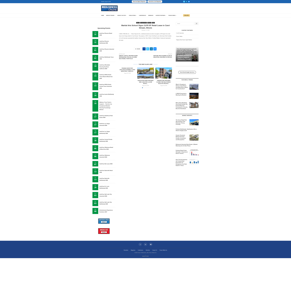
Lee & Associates (180, 33)
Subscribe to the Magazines (155, 1)
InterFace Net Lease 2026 (105, 163)
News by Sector (121, 15)
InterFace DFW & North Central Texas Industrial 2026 (105, 86)
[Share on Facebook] (144, 48)
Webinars (150, 15)
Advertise (148, 250)
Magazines (133, 250)
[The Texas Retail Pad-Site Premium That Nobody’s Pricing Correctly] (194, 122)
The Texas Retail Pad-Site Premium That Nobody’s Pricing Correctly (181, 122)
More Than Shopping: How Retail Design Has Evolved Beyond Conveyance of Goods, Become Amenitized (182, 105)
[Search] (196, 23)
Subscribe (186, 15)
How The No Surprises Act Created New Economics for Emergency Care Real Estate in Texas (181, 162)
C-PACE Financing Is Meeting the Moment (181, 94)
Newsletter (126, 250)
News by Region (110, 15)
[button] (121, 77)
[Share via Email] (154, 48)
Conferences (142, 15)
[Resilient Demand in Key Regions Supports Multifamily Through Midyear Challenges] (187, 54)
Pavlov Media (179, 36)
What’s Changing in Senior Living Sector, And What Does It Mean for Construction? (182, 86)
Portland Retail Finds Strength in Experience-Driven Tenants (182, 152)
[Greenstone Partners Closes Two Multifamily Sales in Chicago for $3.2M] (163, 73)
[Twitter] (184, 2)
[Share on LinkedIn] (151, 48)
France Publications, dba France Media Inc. (147, 252)
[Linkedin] (186, 2)
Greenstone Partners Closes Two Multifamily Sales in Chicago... (163, 82)
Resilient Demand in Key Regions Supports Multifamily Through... (186, 57)
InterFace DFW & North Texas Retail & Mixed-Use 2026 (106, 76)
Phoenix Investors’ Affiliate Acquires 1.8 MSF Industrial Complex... (127, 70)
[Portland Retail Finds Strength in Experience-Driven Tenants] (194, 153)
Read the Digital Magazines (139, 1)
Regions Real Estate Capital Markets (184, 39)
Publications (132, 15)
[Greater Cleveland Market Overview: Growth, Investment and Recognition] (194, 137)
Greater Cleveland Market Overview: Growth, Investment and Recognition (181, 137)
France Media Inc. (163, 250)
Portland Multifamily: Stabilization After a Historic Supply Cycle (186, 130)
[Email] (189, 2)
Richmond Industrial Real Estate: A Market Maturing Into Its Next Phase (186, 145)
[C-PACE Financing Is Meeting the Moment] (194, 96)
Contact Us (154, 250)
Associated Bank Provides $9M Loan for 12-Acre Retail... (145, 82)
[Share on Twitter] (147, 48)
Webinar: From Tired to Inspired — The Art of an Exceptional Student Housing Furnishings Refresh (105, 106)
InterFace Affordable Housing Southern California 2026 (104, 66)
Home (102, 15)
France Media (172, 15)
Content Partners (160, 15)
